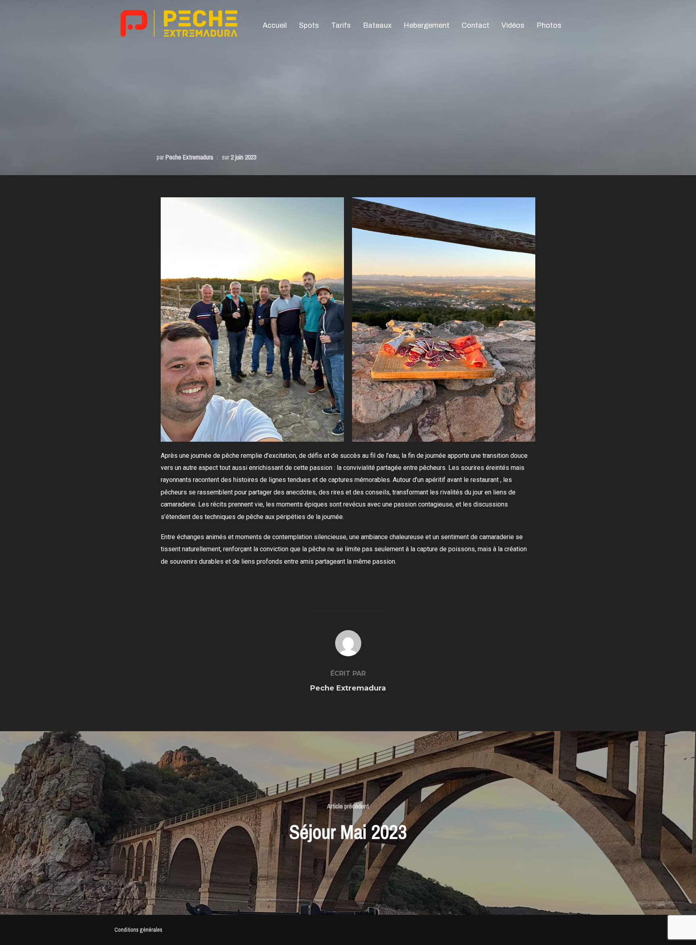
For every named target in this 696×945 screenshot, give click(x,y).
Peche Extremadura (189, 157)
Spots (309, 25)
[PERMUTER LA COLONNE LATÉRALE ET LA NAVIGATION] (574, 25)
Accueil (275, 25)
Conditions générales (138, 929)
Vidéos (512, 25)
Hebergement (427, 25)
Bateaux (377, 25)
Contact (475, 25)
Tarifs (341, 25)
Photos (548, 25)
